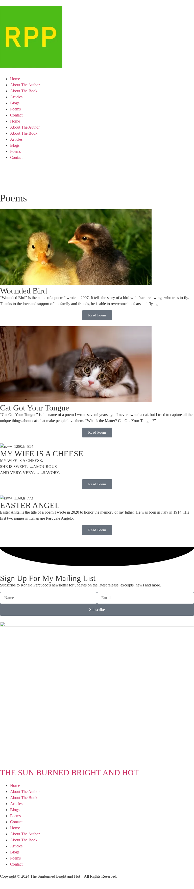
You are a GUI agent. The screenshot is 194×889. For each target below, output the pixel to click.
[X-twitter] (20, 173)
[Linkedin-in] (33, 173)
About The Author (25, 85)
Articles (16, 97)
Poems (15, 109)
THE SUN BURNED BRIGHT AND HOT (69, 772)
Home (15, 79)
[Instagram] (47, 173)
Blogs (14, 103)
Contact (16, 115)
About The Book (23, 91)
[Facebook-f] (6, 173)
